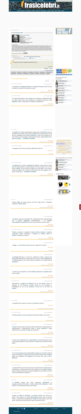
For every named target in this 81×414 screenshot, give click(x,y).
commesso (31, 286)
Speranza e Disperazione (18, 83)
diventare (44, 132)
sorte (20, 100)
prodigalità (47, 207)
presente (51, 346)
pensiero (20, 232)
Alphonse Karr (60, 92)
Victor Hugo (60, 164)
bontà (32, 168)
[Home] (40, 5)
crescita (46, 367)
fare (35, 202)
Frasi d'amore (28, 10)
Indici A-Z (59, 10)
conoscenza (14, 384)
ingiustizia (33, 135)
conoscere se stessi (42, 308)
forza (14, 371)
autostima (41, 403)
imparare (45, 361)
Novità (64, 408)
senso (29, 315)
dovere (15, 315)
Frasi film (33, 10)
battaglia (16, 257)
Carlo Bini (59, 94)
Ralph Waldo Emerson (61, 161)
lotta (49, 265)
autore (45, 341)
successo (41, 86)
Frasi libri (38, 10)
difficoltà (47, 258)
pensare (48, 238)
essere (13, 222)
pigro (39, 202)
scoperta (14, 288)
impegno (45, 403)
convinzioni (44, 333)
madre (35, 86)
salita (41, 257)
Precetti (41, 354)
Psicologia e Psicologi (17, 162)
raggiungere (27, 220)
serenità (16, 303)
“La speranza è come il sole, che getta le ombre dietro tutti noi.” (25, 62)
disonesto (35, 133)
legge (18, 202)
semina (37, 232)
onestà (46, 141)
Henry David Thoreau (61, 159)
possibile (16, 132)
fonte (45, 369)
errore (37, 286)
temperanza (45, 384)
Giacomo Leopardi (61, 168)
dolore (20, 170)
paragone (30, 165)
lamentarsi (63, 145)
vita (39, 170)
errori (42, 291)
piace (18, 273)
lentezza (48, 225)
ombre (33, 148)
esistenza (46, 265)
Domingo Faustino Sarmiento (62, 85)
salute (32, 384)
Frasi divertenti (43, 10)
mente (37, 341)
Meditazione (16, 300)
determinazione (34, 397)
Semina (14, 232)
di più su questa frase (48, 84)
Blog (63, 10)
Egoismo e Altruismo (17, 312)
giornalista (28, 42)
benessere (17, 382)
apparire (46, 170)
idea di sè (51, 375)
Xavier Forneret (60, 87)
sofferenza (49, 175)
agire (43, 238)
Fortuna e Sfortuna (17, 95)
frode (27, 135)
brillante (34, 271)
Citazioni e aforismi (21, 10)
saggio (15, 245)
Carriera (15, 129)
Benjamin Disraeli (61, 99)
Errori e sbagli (16, 280)
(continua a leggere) (29, 138)
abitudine (41, 238)
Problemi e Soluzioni (17, 350)
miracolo (43, 91)
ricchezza (48, 141)
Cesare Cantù (60, 101)
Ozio (14, 199)
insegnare (29, 356)
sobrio (24, 204)
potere (29, 86)
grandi (46, 219)
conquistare (15, 261)
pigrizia (44, 207)
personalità (46, 175)
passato (46, 346)
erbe (13, 167)
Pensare (14, 327)
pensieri (35, 340)
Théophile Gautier (61, 82)
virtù (52, 175)
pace (28, 245)
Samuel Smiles (50, 66)
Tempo (15, 379)
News (45, 408)
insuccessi (48, 361)
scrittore (25, 42)
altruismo (51, 320)
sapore (29, 330)
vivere (23, 245)
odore (42, 167)
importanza (23, 340)
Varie (56, 10)
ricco (48, 132)
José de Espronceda (61, 80)
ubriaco (21, 204)
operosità (47, 382)
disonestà (42, 141)
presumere (20, 353)
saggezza (51, 250)
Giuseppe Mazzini (61, 97)
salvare (13, 138)
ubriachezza (51, 207)
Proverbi (49, 10)
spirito (15, 367)
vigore (49, 369)
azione (33, 232)
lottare (13, 258)
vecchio (35, 395)
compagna (23, 86)
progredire (24, 222)
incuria (19, 101)
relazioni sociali (48, 308)
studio (27, 384)
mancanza (33, 101)
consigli (48, 354)
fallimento (31, 283)
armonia (36, 303)
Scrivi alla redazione (55, 408)
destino (45, 238)
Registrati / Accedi (28, 0)
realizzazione (51, 333)
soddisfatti (17, 222)
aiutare (20, 315)
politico (31, 42)
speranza (16, 86)
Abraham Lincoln (60, 166)
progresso (15, 219)
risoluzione (44, 328)
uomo (22, 132)
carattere (19, 138)
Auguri (52, 10)
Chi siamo (35, 408)
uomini (31, 98)
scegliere (46, 271)
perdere (46, 137)
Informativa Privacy (17, 411)
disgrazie (16, 165)
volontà (20, 395)
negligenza (14, 101)
